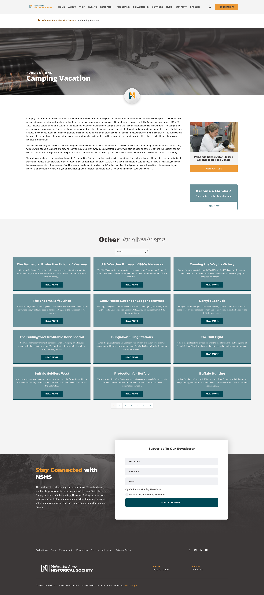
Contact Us (197, 569)
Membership (66, 550)
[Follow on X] (201, 550)
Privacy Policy (123, 550)
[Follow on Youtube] (206, 550)
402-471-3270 (161, 569)
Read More (51, 284)
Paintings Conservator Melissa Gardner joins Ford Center (213, 158)
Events (95, 550)
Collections (42, 550)
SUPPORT (196, 566)
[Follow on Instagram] (195, 550)
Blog (53, 550)
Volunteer (107, 550)
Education (82, 550)
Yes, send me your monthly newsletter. (147, 494)
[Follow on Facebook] (190, 550)
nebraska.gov (130, 585)
